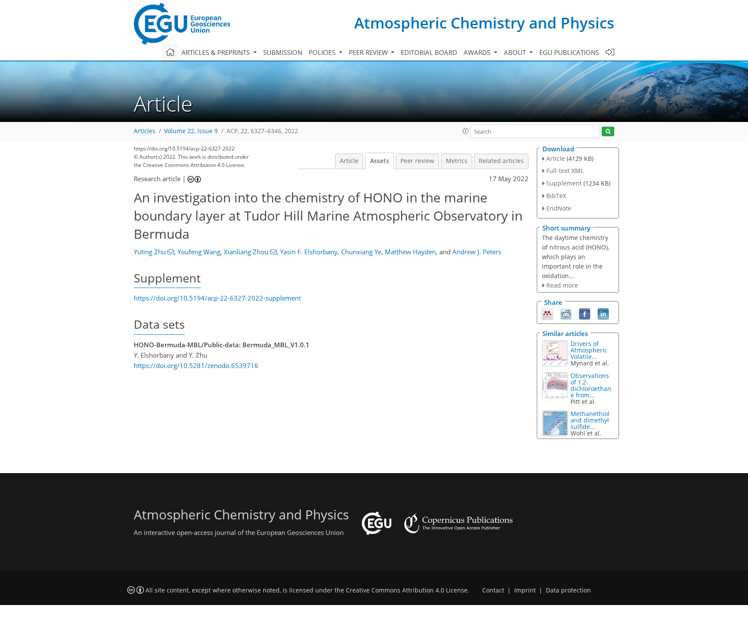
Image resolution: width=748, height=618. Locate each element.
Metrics (457, 161)
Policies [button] (323, 52)
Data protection (568, 590)
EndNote (558, 208)
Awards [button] (478, 52)
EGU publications (569, 52)
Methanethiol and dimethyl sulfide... (590, 420)
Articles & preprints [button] (216, 52)
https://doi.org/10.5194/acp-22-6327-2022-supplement (217, 298)
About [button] (516, 52)
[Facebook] (584, 313)
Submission (282, 52)
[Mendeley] (547, 313)
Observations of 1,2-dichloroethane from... (591, 385)
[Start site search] (608, 132)
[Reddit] (566, 313)
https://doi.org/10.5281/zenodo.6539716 (196, 365)
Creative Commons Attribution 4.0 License (407, 590)
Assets (379, 161)
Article (349, 161)
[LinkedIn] (603, 313)
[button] (466, 131)
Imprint (525, 590)
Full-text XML (565, 171)
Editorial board (429, 52)
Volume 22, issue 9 (191, 131)
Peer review (417, 161)
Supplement (564, 183)
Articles (144, 131)
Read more (562, 285)
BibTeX (556, 196)
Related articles (501, 161)
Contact (493, 590)
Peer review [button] (369, 52)
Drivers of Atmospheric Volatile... (589, 350)
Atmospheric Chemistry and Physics (484, 23)
